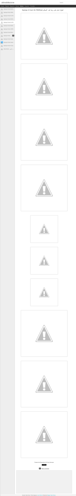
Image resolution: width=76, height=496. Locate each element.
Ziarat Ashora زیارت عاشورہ (9, 49)
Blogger (48, 495)
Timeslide (32, 6)
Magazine (12, 6)
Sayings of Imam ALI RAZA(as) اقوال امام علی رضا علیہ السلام (42, 10)
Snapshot (27, 6)
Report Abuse (53, 495)
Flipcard (7, 6)
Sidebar (22, 6)
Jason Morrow (39, 495)
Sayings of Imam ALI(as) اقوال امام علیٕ (11, 45)
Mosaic (17, 6)
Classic (2, 6)
